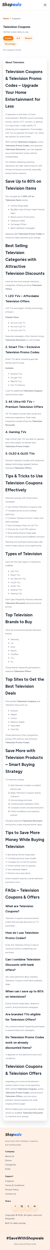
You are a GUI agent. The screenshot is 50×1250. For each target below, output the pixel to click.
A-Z (18, 38)
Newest (28, 38)
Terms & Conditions (14, 1185)
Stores (8, 1160)
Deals (8, 1169)
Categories (10, 1164)
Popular (8, 38)
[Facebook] (15, 1207)
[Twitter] (28, 1207)
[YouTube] (34, 1207)
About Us (9, 1156)
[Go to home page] (12, 4)
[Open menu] (45, 5)
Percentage (10, 44)
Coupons (9, 1181)
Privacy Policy (11, 1189)
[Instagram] (21, 1207)
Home (6, 18)
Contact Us (10, 1194)
